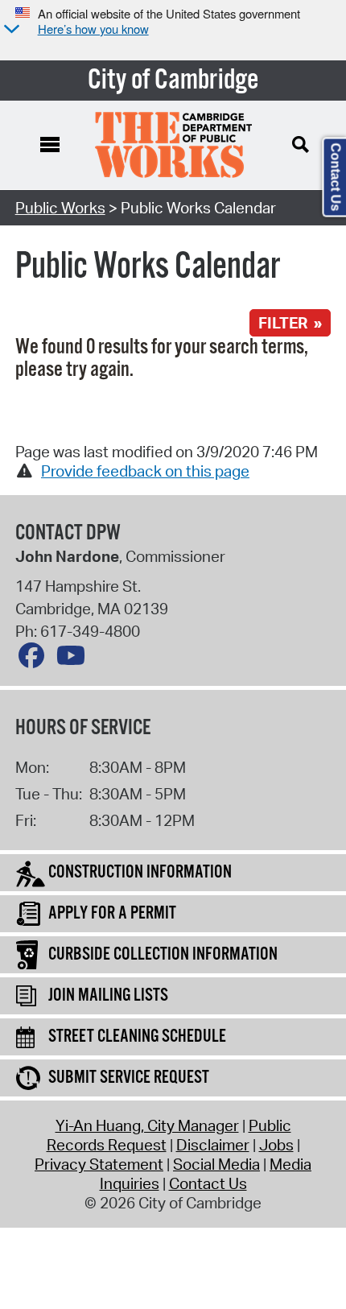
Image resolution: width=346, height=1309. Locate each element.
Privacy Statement (99, 1164)
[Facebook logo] (35, 659)
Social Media (216, 1164)
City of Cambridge (173, 80)
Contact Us (208, 1183)
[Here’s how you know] (9, 30)
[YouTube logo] (75, 659)
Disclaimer (212, 1144)
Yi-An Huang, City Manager (147, 1125)
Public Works (60, 207)
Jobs (276, 1144)
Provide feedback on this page (145, 471)
